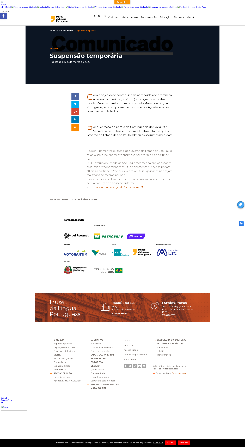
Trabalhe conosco (100, 377)
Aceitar (170, 443)
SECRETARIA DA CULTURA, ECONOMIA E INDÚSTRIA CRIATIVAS (171, 344)
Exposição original (102, 355)
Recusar (184, 443)
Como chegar (60, 362)
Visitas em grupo (62, 366)
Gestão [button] (191, 17)
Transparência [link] (164, 355)
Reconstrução (63, 373)
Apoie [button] (134, 17)
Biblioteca (96, 343)
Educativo (97, 340)
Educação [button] (165, 17)
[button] (3, 16)
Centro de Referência (65, 351)
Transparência (98, 373)
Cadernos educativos (101, 351)
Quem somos (97, 369)
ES (99, 16)
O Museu (59, 340)
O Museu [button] (113, 17)
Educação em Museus (102, 347)
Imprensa (128, 345)
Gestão (95, 366)
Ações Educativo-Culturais (67, 381)
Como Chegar (119, 313)
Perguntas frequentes (105, 384)
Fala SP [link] (160, 351)
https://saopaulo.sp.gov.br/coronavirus (115, 187)
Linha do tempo (62, 377)
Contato (128, 340)
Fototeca (179, 17)
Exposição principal (63, 343)
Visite (57, 355)
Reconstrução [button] (149, 17)
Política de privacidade (135, 354)
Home (52, 31)
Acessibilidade (131, 350)
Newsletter (98, 358)
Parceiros (60, 369)
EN (95, 16)
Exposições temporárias (65, 347)
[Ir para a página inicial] (65, 19)
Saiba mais (158, 443)
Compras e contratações (103, 381)
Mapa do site (98, 388)
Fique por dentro (65, 31)
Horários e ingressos (64, 358)
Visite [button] (125, 17)
